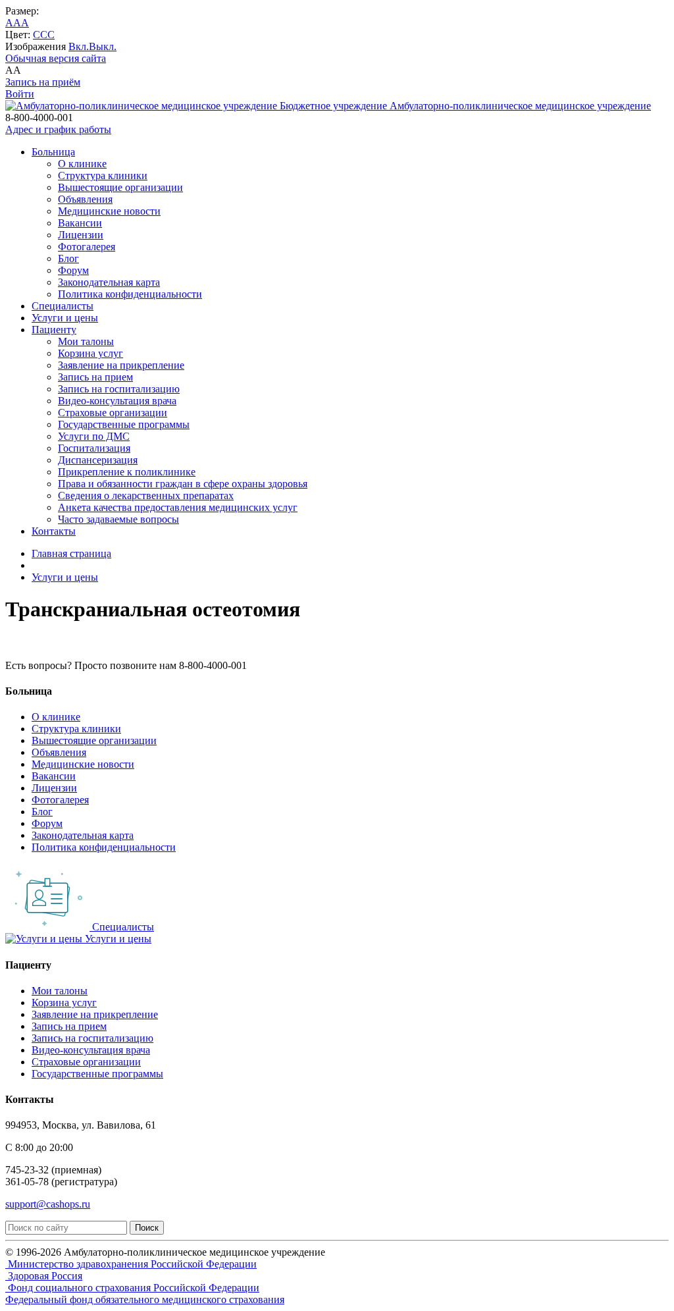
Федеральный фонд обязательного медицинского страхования (144, 1299)
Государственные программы (124, 424)
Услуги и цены (65, 317)
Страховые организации (112, 412)
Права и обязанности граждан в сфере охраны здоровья (182, 483)
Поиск (147, 1228)
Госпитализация (94, 448)
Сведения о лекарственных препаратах (146, 495)
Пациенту (54, 329)
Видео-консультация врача (117, 400)
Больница (53, 151)
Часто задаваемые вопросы (118, 519)
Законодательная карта (109, 282)
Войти (19, 93)
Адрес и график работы (58, 129)
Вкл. (78, 46)
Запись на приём (42, 82)
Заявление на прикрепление (121, 365)
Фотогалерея (86, 246)
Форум (73, 270)
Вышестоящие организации (120, 187)
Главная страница (71, 553)
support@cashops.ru (47, 1204)
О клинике (82, 163)
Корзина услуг (90, 353)
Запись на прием (95, 377)
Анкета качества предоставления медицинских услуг (178, 507)
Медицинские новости (109, 211)
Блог (68, 258)
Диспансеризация (98, 460)
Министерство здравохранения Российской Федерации (131, 1264)
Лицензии (80, 234)
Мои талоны (86, 341)
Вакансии (80, 222)
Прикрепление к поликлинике (126, 471)
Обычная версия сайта (55, 58)
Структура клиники (102, 175)
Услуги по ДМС (94, 436)
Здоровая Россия (43, 1275)
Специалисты (62, 305)
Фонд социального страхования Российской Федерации (132, 1287)
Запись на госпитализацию (119, 388)
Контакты (54, 531)
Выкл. (103, 46)
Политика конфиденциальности (130, 294)
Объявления (85, 199)
